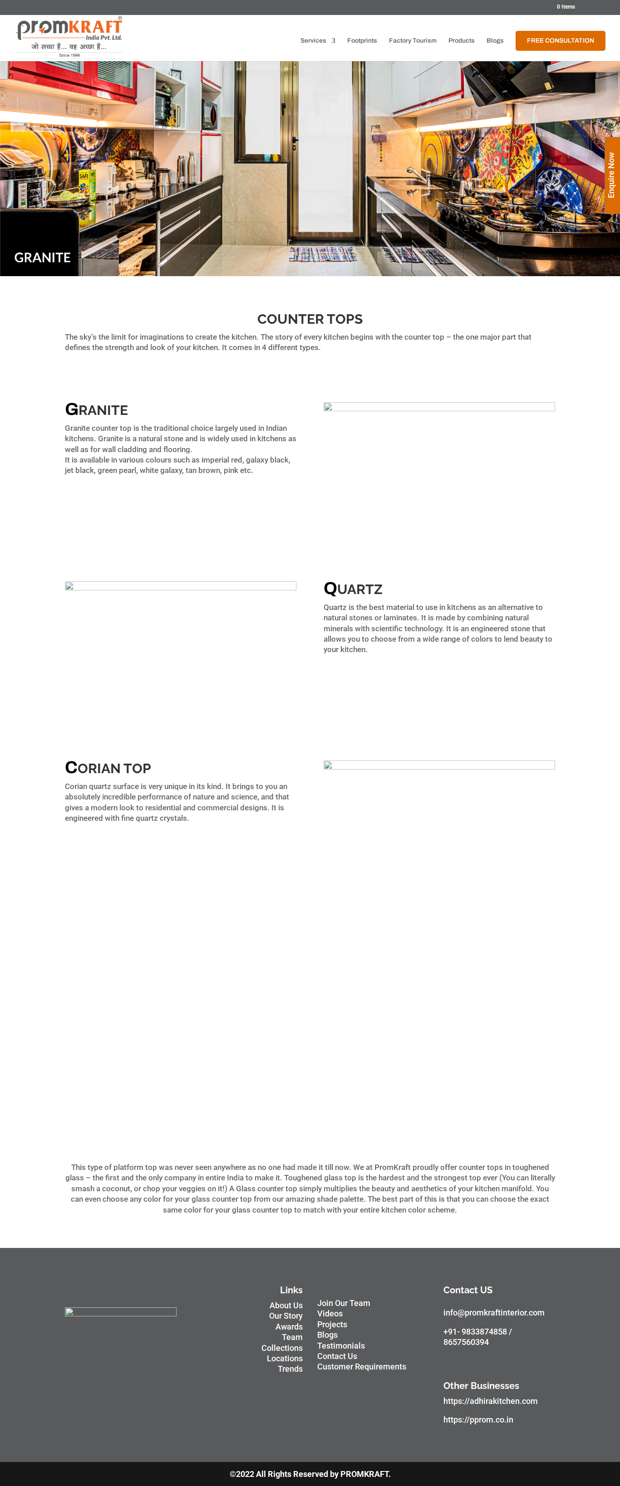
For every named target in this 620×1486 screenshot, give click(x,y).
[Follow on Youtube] (487, 1362)
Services (313, 41)
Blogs (495, 41)
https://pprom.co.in (478, 1419)
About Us (286, 1305)
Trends (290, 1369)
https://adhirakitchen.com (490, 1401)
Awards (289, 1326)
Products (461, 41)
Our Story (286, 1315)
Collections (282, 1348)
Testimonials (341, 1345)
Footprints (362, 41)
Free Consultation (560, 40)
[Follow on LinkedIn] (523, 1362)
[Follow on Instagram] (469, 1362)
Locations (285, 1358)
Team (292, 1337)
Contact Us (337, 1356)
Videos (330, 1313)
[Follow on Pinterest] (505, 1362)
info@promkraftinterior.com (494, 1312)
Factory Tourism (413, 41)
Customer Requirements (361, 1366)
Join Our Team (343, 1303)
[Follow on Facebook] (450, 1362)
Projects (332, 1324)
